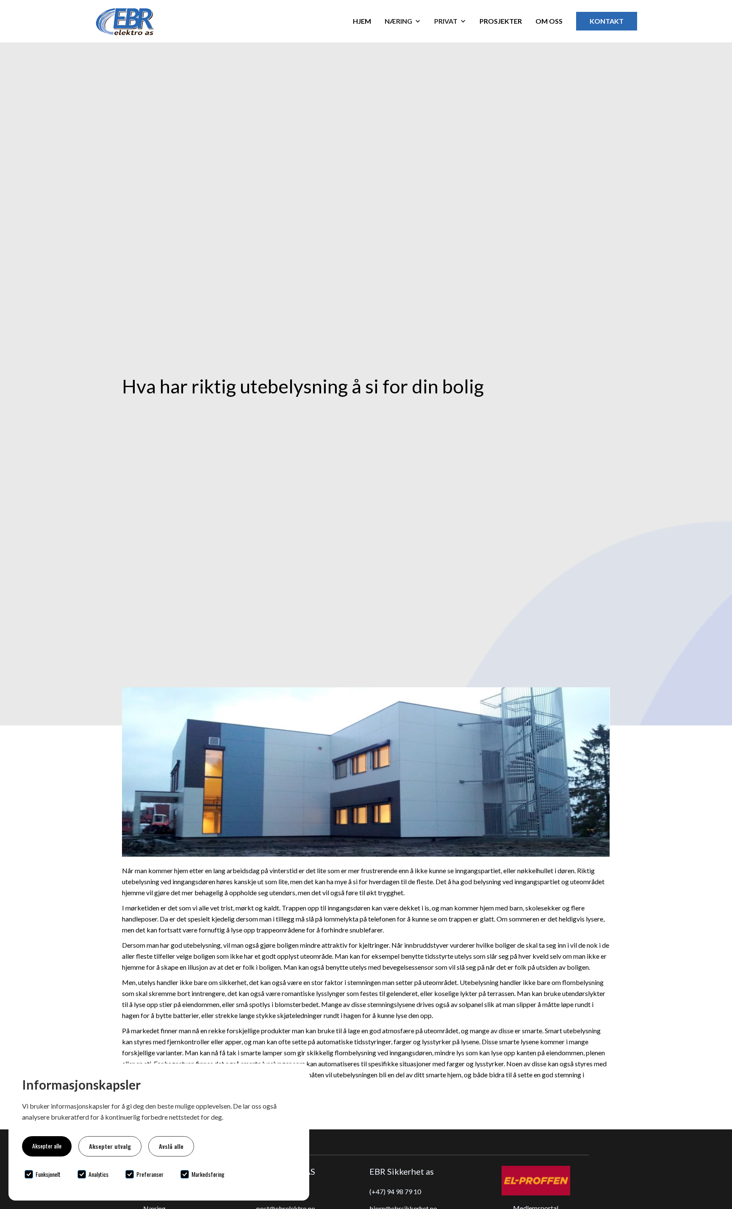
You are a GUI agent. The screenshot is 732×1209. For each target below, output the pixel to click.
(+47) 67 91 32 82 (282, 1191)
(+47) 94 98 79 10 (395, 1191)
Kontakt (607, 21)
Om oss (549, 21)
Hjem (362, 21)
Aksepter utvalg (110, 1146)
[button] (402, 21)
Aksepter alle (46, 1145)
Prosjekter (501, 21)
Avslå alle (171, 1146)
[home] (140, 21)
